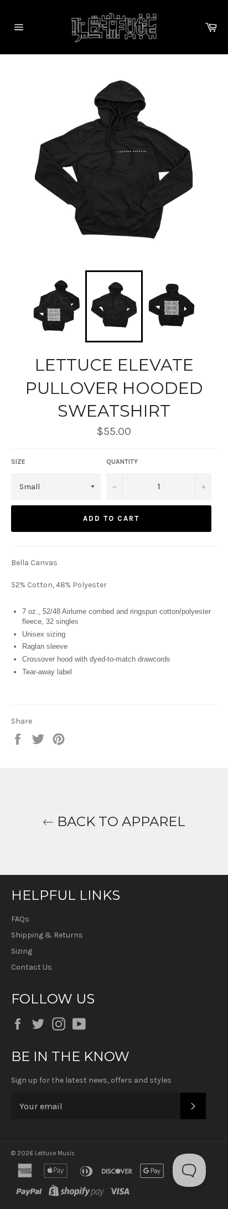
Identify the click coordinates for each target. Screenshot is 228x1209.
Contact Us (31, 967)
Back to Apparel (119, 821)
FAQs (20, 919)
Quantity (122, 461)
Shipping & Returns (47, 935)
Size (18, 461)
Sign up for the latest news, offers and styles (91, 1080)
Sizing (21, 951)
